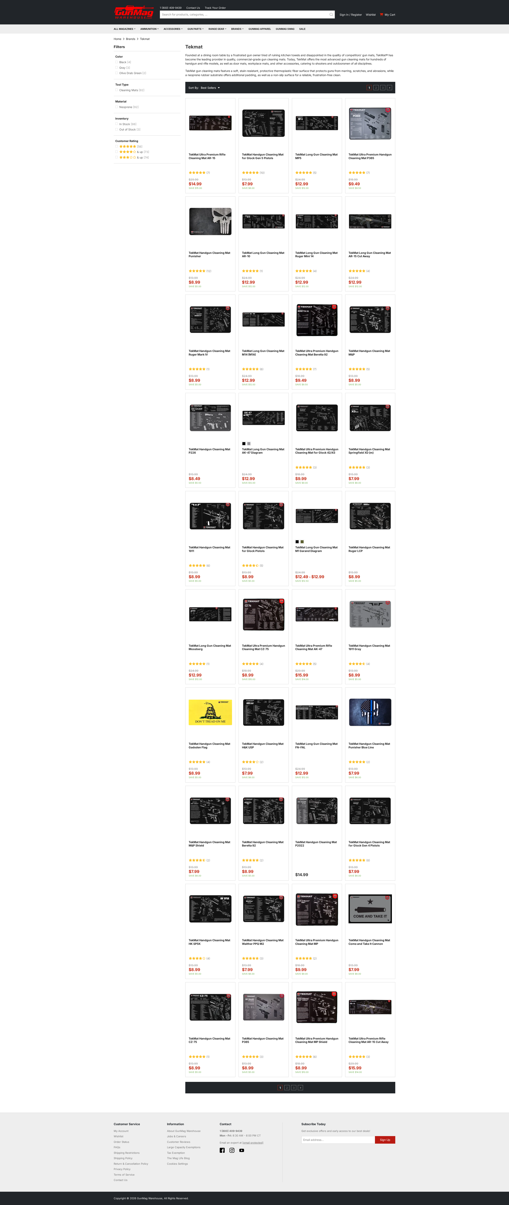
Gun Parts (194, 28)
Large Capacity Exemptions (183, 1147)
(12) (208, 271)
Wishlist (371, 14)
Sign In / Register (351, 14)
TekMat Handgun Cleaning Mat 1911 (209, 549)
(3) (315, 467)
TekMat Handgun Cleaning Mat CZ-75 (209, 1040)
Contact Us (193, 7)
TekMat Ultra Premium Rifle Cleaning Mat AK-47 (313, 647)
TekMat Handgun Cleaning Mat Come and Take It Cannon (369, 941)
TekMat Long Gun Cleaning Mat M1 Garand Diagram (316, 549)
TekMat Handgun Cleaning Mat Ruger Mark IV (209, 352)
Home (117, 39)
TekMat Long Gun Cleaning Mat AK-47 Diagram (263, 450)
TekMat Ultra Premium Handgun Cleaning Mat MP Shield (316, 1040)
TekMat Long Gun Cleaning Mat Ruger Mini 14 (316, 254)
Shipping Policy (123, 1158)
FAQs (117, 1147)
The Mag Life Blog (178, 1158)
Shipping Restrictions (127, 1152)
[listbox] (263, 444)
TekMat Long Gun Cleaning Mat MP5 (316, 156)
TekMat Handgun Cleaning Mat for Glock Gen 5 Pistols (263, 156)
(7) (208, 172)
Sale (302, 28)
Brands (236, 28)
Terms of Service (124, 1174)
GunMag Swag (285, 28)
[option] (244, 443)
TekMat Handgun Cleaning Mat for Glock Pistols (263, 549)
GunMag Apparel (260, 28)
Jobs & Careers (176, 1136)
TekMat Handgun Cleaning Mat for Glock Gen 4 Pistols (369, 843)
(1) (261, 271)
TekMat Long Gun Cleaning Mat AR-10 (263, 254)
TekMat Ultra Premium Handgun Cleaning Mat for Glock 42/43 (316, 450)
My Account (121, 1131)
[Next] (389, 87)
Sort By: (193, 87)
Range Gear (216, 28)
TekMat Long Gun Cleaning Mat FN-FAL (316, 745)
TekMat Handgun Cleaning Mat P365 (263, 1040)
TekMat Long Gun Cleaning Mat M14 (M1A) (263, 352)
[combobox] (247, 14)
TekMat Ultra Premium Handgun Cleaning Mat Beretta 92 (316, 352)
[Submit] (331, 14)
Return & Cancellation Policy (131, 1163)
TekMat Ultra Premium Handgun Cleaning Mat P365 (370, 156)
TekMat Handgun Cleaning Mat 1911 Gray (369, 647)
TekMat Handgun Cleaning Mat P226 (209, 450)
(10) (262, 172)
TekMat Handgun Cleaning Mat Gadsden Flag (209, 745)
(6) (261, 369)
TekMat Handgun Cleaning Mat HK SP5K (209, 941)
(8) (368, 860)
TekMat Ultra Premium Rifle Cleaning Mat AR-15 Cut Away (369, 1040)
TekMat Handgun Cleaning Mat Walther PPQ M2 (263, 941)
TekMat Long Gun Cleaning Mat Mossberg (210, 647)
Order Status (121, 1141)
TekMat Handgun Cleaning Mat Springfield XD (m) (369, 450)
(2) (261, 762)
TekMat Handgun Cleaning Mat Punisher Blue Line (369, 745)
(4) (315, 271)
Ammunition (148, 28)
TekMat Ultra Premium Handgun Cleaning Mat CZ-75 (263, 647)
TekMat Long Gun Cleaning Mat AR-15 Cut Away (370, 254)
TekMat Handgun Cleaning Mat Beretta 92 (263, 843)
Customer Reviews (178, 1141)
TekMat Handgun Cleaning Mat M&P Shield (209, 843)
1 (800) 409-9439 (171, 7)
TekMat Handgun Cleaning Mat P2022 (316, 843)
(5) (315, 172)
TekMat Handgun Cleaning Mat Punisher (209, 254)
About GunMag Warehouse (184, 1131)
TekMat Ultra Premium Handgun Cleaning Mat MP (316, 941)
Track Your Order (215, 7)
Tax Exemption (176, 1152)
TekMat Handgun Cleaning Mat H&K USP (263, 745)
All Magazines (123, 28)
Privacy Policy (122, 1169)
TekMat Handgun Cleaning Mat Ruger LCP (369, 549)
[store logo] (134, 12)
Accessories (172, 28)
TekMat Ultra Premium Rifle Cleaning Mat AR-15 (207, 156)
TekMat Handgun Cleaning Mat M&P (369, 352)
